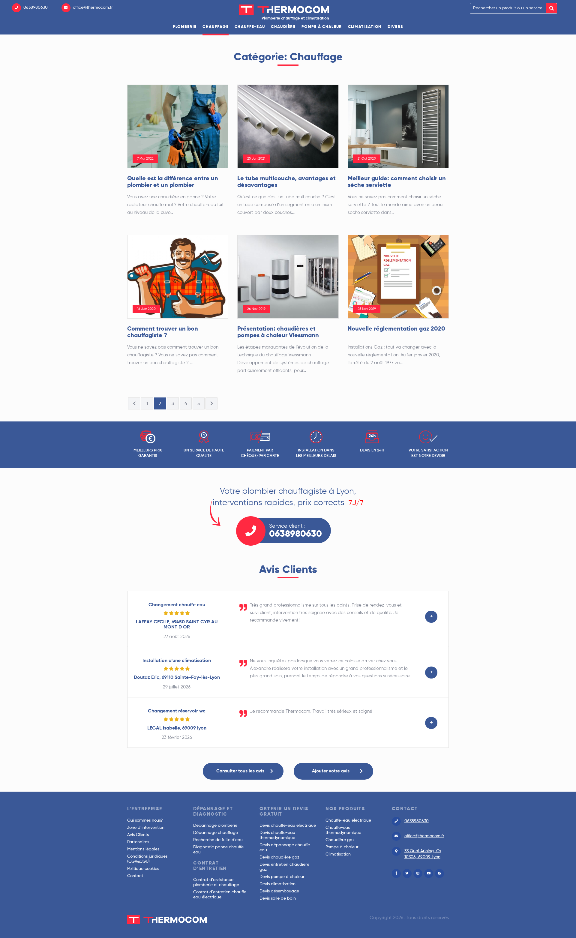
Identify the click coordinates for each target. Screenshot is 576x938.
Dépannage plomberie (215, 825)
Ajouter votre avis (331, 771)
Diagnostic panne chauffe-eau (219, 849)
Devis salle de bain (278, 898)
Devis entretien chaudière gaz (284, 867)
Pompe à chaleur (322, 27)
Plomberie (185, 27)
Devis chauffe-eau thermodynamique (277, 835)
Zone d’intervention (145, 828)
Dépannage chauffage (215, 833)
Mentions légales (143, 849)
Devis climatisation (278, 884)
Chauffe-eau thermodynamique (343, 830)
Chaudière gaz (340, 840)
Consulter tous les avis (240, 771)
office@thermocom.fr (93, 7)
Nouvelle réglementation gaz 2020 (396, 329)
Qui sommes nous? (145, 820)
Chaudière (283, 27)
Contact (135, 876)
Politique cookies (143, 869)
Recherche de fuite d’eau (218, 840)
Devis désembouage (279, 891)
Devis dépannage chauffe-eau (286, 847)
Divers (396, 27)
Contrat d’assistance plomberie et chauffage (216, 882)
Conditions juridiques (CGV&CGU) (147, 859)
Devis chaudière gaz (279, 857)
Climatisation (365, 27)
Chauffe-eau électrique (348, 820)
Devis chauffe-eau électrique (288, 825)
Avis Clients (138, 835)
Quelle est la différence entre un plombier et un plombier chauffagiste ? (172, 185)
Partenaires (138, 842)
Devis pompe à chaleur (282, 877)
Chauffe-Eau (250, 27)
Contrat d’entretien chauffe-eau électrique (220, 894)
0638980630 (35, 7)
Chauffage (215, 27)
